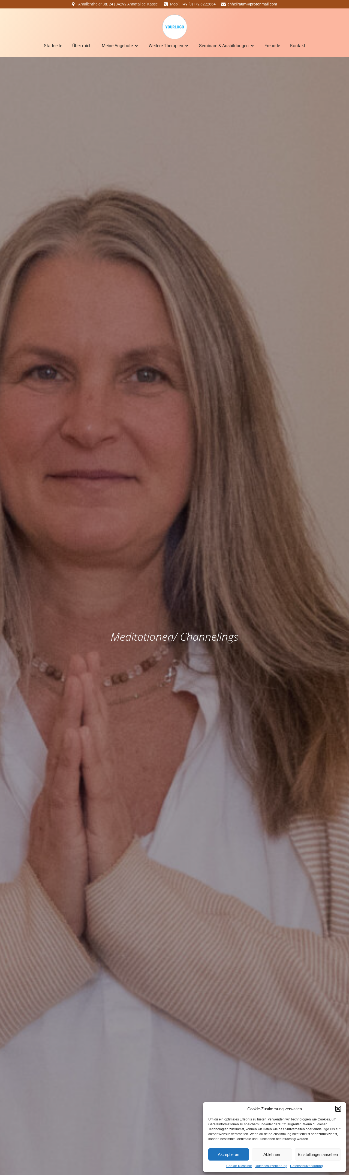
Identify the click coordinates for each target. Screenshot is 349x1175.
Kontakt (297, 45)
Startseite (53, 45)
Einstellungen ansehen (318, 1154)
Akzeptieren (228, 1154)
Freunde (272, 45)
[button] (338, 1108)
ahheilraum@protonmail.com (252, 4)
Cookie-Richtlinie (239, 1166)
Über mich (82, 45)
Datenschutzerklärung (271, 1166)
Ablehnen (271, 1154)
